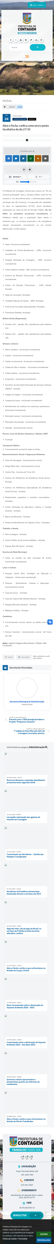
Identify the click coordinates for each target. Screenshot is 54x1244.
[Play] (24, 169)
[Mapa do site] (36, 40)
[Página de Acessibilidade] (41, 40)
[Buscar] (37, 47)
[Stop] (30, 169)
